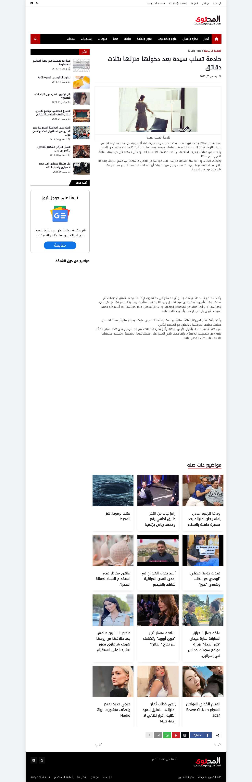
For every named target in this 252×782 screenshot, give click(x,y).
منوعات (102, 39)
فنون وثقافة (144, 39)
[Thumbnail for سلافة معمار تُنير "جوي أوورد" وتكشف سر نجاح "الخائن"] (157, 625)
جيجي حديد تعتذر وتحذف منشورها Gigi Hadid (113, 710)
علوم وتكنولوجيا (167, 39)
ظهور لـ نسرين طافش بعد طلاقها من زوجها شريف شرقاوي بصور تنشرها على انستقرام (113, 641)
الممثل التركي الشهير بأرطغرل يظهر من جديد (53, 148)
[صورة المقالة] (81, 65)
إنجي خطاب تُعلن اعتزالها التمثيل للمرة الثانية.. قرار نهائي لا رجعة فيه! (159, 712)
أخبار (206, 39)
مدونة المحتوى (186, 777)
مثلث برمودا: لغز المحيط (118, 516)
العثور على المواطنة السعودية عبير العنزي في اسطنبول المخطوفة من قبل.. (51, 131)
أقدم (99, 745)
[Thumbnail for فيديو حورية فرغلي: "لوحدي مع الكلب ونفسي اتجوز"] (203, 565)
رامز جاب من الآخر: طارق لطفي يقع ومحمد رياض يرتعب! (160, 519)
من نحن (205, 3)
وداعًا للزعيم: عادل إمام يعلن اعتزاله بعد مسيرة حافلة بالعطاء (204, 519)
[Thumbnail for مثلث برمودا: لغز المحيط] (113, 505)
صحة (115, 39)
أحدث (217, 745)
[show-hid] (149, 735)
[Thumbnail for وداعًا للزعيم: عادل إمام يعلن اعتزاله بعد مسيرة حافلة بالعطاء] (203, 505)
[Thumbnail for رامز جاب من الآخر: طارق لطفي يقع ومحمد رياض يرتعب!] (157, 505)
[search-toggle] (35, 39)
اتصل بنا (194, 3)
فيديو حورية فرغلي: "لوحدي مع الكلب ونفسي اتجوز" (205, 579)
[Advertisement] (102, 20)
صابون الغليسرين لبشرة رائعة (54, 77)
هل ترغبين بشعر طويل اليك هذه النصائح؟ (52, 96)
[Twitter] (185, 735)
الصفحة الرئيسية (212, 51)
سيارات (71, 39)
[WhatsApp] (167, 735)
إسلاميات (86, 39)
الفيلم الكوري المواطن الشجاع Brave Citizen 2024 (203, 710)
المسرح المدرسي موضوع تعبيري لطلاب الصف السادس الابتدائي (52, 112)
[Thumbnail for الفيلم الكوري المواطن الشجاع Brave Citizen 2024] (203, 696)
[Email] (158, 735)
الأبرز (84, 51)
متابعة (60, 245)
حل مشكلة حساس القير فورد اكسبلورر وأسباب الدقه (54, 165)
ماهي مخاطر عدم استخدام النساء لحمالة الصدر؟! (113, 579)
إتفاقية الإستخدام (178, 3)
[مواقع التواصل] (37, 3)
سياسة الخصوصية (156, 3)
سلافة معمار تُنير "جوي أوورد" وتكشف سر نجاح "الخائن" (159, 639)
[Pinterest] (176, 735)
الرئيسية (217, 3)
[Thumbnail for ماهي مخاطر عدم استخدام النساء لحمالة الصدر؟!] (113, 565)
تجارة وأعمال (190, 39)
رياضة (127, 39)
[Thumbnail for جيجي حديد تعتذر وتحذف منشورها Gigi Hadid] (113, 696)
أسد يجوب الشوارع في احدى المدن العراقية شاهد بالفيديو (158, 579)
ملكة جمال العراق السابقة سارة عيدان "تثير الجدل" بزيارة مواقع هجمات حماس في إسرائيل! (204, 644)
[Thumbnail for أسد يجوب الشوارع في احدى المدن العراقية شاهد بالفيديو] (157, 565)
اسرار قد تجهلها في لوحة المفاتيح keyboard (51, 62)
